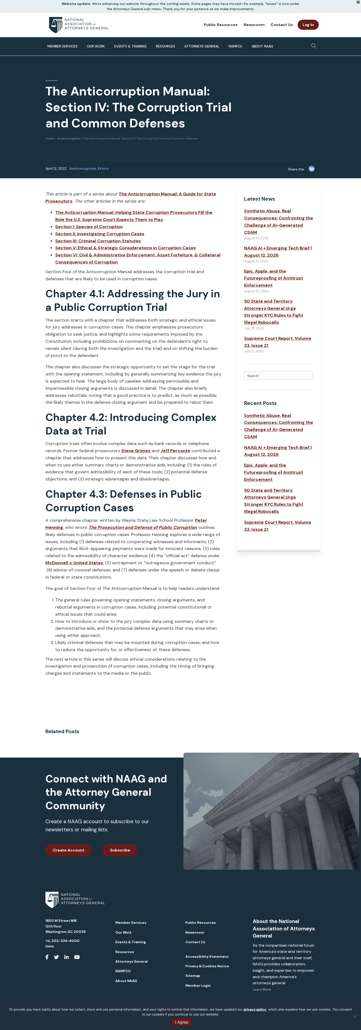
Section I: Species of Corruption (89, 227)
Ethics (103, 168)
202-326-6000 (66, 941)
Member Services (62, 46)
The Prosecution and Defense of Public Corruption (142, 527)
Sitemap (192, 975)
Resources (165, 46)
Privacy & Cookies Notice (207, 966)
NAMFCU (235, 46)
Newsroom (254, 24)
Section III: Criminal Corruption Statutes (98, 241)
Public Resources (221, 24)
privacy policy (255, 1009)
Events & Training (130, 46)
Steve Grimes (136, 451)
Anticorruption (82, 168)
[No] (354, 1016)
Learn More (262, 989)
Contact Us (282, 24)
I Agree (181, 1022)
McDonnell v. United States (74, 563)
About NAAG (262, 46)
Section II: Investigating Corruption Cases (99, 234)
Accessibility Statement (207, 956)
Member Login (198, 985)
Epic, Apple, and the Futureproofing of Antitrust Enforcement (273, 278)
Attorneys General (201, 46)
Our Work (96, 46)
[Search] (312, 44)
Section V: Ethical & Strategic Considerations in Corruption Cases (125, 248)
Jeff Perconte (175, 451)
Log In (308, 24)
